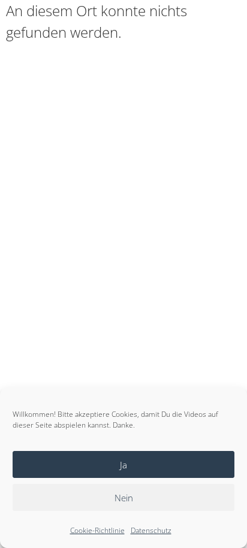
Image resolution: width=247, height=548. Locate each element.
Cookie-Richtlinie (97, 530)
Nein (124, 498)
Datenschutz (151, 530)
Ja (123, 465)
